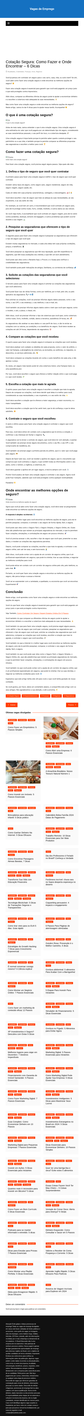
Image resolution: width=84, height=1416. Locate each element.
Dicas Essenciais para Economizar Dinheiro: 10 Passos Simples (60, 1147)
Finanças (28, 71)
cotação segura (14, 696)
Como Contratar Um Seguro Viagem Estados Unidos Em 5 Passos (43, 613)
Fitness (69, 962)
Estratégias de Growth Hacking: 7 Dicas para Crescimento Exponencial (22, 949)
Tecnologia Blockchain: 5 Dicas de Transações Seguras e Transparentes (22, 905)
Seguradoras (70, 696)
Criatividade (20, 71)
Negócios (39, 71)
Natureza (49, 767)
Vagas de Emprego (42, 9)
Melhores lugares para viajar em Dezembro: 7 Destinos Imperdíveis (22, 1054)
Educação (32, 808)
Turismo (57, 767)
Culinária (69, 1202)
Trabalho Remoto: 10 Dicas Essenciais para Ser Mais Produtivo (58, 838)
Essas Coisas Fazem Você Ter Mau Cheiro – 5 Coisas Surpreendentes (59, 1188)
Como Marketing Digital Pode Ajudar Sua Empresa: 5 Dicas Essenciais (59, 1077)
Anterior (12, 705)
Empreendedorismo (31, 696)
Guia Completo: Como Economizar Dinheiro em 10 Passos (20, 1124)
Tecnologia (27, 898)
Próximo (71, 705)
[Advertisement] (42, 41)
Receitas (55, 1205)
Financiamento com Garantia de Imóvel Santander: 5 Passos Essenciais (22, 1077)
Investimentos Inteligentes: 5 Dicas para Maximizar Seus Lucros (59, 1101)
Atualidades (11, 71)
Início (33, 71)
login (22, 1309)
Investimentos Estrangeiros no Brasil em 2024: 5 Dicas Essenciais (59, 1124)
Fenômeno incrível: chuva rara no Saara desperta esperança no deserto (61, 882)
